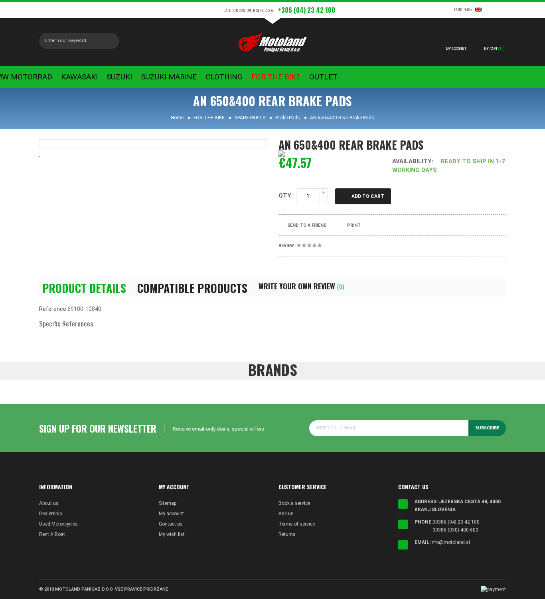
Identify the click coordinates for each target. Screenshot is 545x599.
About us (49, 503)
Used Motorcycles (58, 524)
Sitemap (167, 503)
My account (171, 513)
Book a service (294, 503)
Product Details (84, 288)
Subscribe (487, 428)
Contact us (171, 524)
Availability (412, 161)
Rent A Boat (52, 534)
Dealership (50, 513)
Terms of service (296, 524)
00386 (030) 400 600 (455, 530)
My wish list (172, 534)
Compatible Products (192, 288)
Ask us (286, 513)
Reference (52, 309)
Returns (287, 534)
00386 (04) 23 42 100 (456, 522)
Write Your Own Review (301, 286)
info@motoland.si (450, 542)
